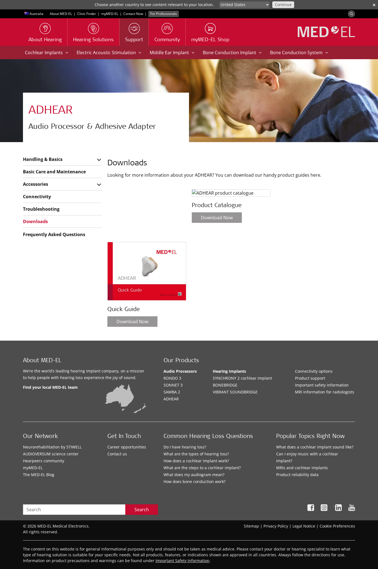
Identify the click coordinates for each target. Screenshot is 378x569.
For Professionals (163, 13)
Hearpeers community (43, 460)
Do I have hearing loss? (185, 447)
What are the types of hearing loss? (196, 453)
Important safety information (322, 385)
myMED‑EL (109, 13)
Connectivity (37, 197)
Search (141, 510)
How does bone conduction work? (195, 481)
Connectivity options (314, 371)
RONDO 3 (172, 378)
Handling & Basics (43, 159)
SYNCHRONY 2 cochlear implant (242, 378)
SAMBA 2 (172, 392)
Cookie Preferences (337, 526)
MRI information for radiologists (324, 392)
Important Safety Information (182, 560)
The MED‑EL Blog (38, 474)
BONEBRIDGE (225, 385)
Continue (283, 4)
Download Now (132, 322)
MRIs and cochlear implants (302, 467)
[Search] (351, 13)
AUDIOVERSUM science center (51, 453)
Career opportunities (126, 447)
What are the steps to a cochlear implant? (202, 467)
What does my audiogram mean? (194, 474)
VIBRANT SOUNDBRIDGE (235, 392)
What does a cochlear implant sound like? (314, 447)
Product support (310, 378)
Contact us (117, 453)
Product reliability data (297, 474)
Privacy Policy (275, 526)
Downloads (35, 221)
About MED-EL (61, 13)
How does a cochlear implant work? (196, 460)
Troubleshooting (41, 209)
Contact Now (133, 13)
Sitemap (251, 526)
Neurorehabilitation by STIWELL (52, 447)
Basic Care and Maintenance (54, 172)
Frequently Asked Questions (54, 234)
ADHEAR (171, 398)
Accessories (35, 184)
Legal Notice (303, 526)
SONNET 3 (173, 385)
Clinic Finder (86, 13)
